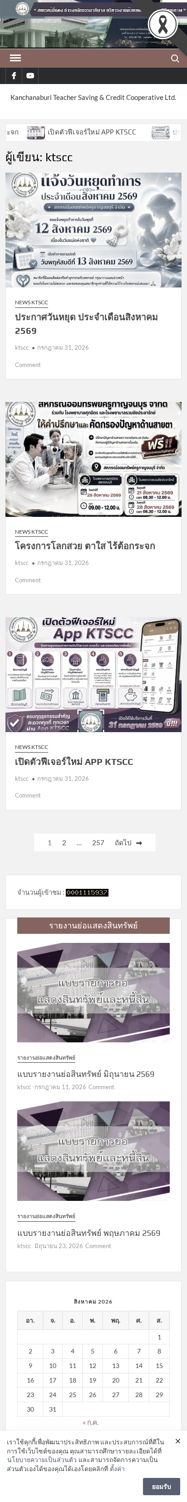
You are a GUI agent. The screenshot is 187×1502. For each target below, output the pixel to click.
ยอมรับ (161, 1486)
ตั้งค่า (117, 1468)
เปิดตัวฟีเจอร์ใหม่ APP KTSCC (59, 132)
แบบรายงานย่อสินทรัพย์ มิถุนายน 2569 (85, 1074)
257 (98, 842)
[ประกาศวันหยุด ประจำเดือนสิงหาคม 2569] (128, 132)
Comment (28, 364)
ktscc (22, 347)
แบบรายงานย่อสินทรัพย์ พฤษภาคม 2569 (88, 1233)
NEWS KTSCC (31, 302)
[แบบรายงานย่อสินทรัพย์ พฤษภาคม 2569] (93, 1150)
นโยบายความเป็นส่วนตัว (42, 1459)
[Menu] (14, 58)
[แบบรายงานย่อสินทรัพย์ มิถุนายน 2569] (93, 991)
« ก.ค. (90, 1422)
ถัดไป (123, 842)
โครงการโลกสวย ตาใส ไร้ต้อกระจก (85, 545)
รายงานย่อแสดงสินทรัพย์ (46, 1057)
